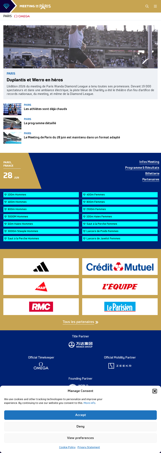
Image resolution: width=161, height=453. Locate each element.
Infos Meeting (149, 162)
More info (89, 403)
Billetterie (152, 173)
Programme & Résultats (142, 167)
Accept (80, 415)
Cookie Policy (67, 447)
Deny (80, 426)
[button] (155, 391)
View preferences (80, 438)
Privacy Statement (89, 447)
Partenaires (150, 179)
